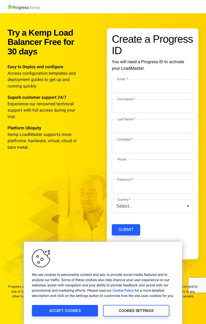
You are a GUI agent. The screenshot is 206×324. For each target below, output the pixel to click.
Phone (121, 159)
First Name (125, 99)
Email (121, 79)
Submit (126, 229)
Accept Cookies (65, 310)
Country (122, 200)
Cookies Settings (136, 310)
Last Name (125, 119)
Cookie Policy (123, 291)
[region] (103, 283)
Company (124, 139)
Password (124, 180)
